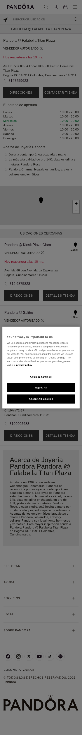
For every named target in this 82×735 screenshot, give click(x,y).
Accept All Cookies (41, 399)
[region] (41, 367)
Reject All (41, 387)
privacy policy (24, 365)
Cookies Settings (41, 376)
